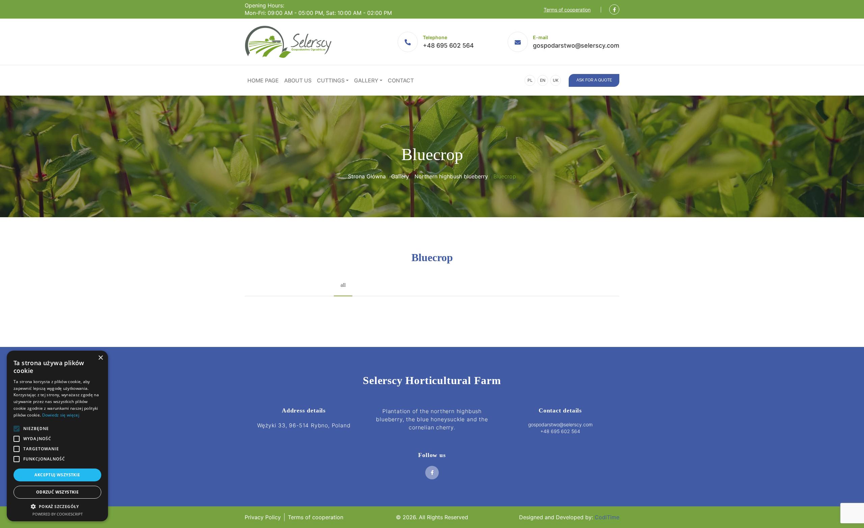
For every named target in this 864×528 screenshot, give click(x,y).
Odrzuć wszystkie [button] (57, 492)
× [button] (100, 357)
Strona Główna (367, 176)
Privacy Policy (263, 517)
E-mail (540, 37)
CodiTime (607, 517)
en (542, 80)
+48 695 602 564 (448, 45)
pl (530, 80)
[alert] (57, 436)
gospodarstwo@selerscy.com (576, 45)
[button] (57, 506)
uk (556, 80)
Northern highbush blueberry (451, 176)
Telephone (435, 37)
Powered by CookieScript (57, 514)
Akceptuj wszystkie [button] (57, 475)
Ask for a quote (594, 80)
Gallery (400, 176)
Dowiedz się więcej (60, 415)
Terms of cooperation (567, 9)
